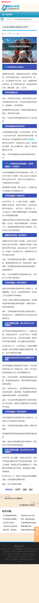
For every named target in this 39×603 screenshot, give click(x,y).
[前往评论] (36, 534)
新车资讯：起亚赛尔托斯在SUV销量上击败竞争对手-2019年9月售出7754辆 (11, 530)
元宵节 (8, 163)
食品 (32, 139)
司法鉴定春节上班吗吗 (27, 505)
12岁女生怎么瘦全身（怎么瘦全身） (11, 526)
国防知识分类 (6, 2)
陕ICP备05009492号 (30, 551)
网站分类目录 (34, 549)
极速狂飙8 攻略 (26, 526)
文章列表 (9, 19)
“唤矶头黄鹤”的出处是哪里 (29, 530)
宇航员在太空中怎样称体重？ (29, 515)
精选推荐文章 (7, 551)
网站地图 (14, 551)
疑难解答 (20, 551)
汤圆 (7, 66)
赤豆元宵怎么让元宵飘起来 (13, 498)
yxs (8, 34)
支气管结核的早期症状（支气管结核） (11, 515)
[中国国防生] (19, 7)
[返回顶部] (36, 539)
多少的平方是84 (8, 522)
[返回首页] (36, 529)
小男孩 (19, 561)
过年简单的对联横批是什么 (11, 519)
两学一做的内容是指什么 (29, 519)
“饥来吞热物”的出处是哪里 (29, 522)
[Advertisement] (19, 583)
